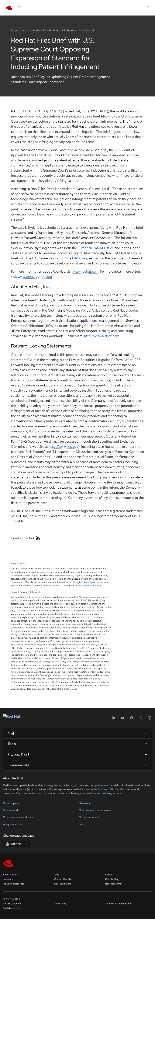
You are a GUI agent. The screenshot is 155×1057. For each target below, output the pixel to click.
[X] (140, 719)
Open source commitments (95, 810)
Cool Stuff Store (62, 883)
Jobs (81, 824)
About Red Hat (11, 874)
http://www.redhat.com (101, 336)
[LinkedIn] (113, 719)
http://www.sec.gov (63, 446)
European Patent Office (96, 248)
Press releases (19, 30)
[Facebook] (131, 719)
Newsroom (85, 803)
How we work (11, 810)
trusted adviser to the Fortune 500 (92, 789)
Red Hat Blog (112, 879)
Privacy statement (12, 903)
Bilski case (79, 258)
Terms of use (60, 903)
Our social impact (89, 817)
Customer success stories (18, 817)
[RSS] (38, 538)
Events (108, 874)
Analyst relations (12, 824)
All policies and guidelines (118, 903)
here (39, 243)
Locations (8, 879)
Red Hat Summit (113, 883)
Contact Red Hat (63, 879)
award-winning (103, 793)
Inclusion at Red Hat (13, 883)
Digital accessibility (13, 908)
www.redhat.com (85, 271)
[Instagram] (149, 719)
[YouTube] (122, 719)
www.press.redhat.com (35, 276)
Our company (11, 803)
